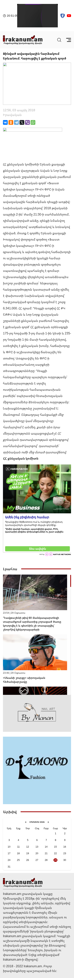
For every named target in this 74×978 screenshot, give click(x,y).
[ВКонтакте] (5, 122)
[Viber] (27, 122)
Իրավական (12, 115)
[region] (37, 635)
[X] (22, 122)
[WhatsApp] (33, 122)
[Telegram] (16, 122)
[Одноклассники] (10, 122)
